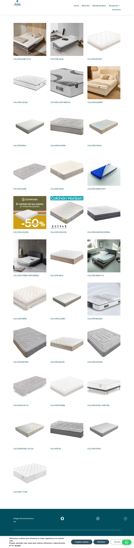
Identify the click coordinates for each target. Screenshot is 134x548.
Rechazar (101, 542)
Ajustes (117, 542)
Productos (113, 6)
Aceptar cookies (81, 542)
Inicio (76, 6)
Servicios (86, 6)
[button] (126, 542)
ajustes (18, 545)
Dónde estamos (99, 6)
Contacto (116, 10)
